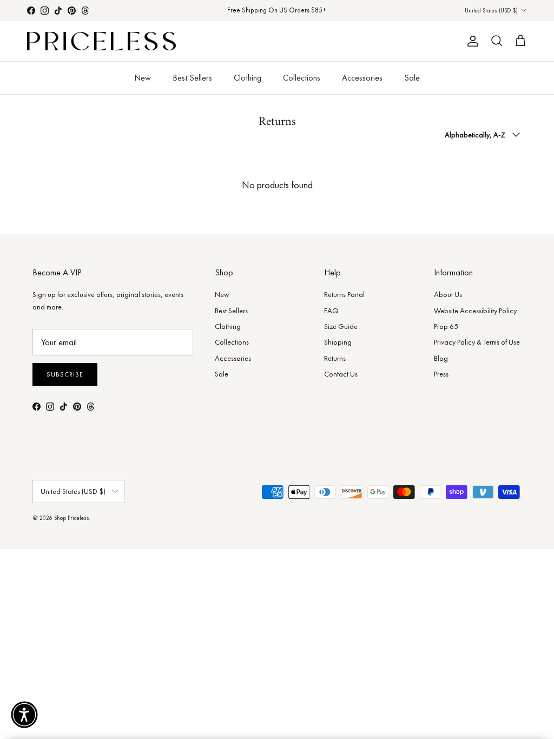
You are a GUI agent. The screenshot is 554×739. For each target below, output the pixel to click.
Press (441, 374)
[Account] (470, 41)
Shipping (338, 342)
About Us (448, 294)
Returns (335, 358)
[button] (24, 714)
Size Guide (341, 326)
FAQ (331, 310)
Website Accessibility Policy (475, 310)
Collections (301, 77)
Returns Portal (344, 294)
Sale (412, 77)
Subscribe (65, 374)
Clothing (247, 77)
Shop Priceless (71, 518)
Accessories (362, 77)
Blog (441, 358)
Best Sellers (192, 77)
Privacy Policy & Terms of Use (477, 342)
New (142, 77)
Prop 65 (446, 326)
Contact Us (341, 374)
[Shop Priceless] (101, 41)
